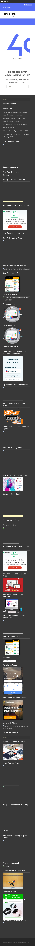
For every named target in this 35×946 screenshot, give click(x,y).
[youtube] (31, 5)
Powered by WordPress (8, 942)
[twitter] (27, 5)
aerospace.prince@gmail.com (11, 10)
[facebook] (25, 5)
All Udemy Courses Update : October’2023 (15, 131)
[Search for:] (17, 87)
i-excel (19, 942)
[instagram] (29, 5)
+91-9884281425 (8, 7)
